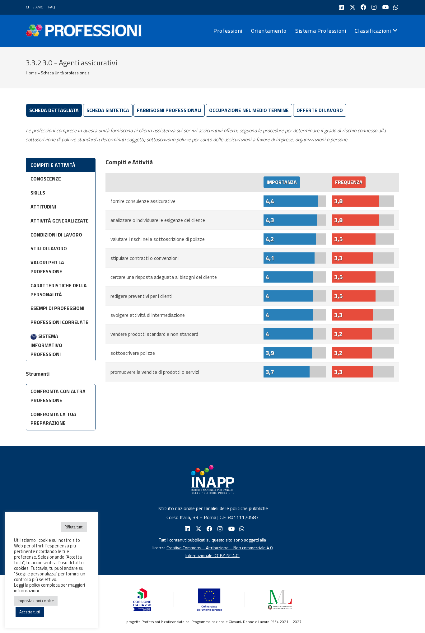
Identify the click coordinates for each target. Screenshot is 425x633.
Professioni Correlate (59, 322)
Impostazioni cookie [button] (36, 601)
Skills (37, 192)
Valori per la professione (47, 267)
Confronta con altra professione (58, 395)
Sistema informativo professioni (46, 345)
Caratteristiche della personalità (58, 290)
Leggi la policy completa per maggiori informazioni (49, 587)
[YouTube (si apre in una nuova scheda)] (384, 7)
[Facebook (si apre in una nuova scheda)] (363, 7)
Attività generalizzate (59, 220)
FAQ (51, 7)
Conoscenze (45, 178)
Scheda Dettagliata (54, 110)
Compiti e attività (52, 165)
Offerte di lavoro (320, 110)
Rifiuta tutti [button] (73, 527)
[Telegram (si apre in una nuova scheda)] (395, 7)
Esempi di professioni (57, 308)
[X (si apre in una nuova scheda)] (352, 7)
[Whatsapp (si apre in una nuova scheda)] (241, 529)
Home (31, 73)
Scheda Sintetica (107, 110)
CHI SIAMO (35, 7)
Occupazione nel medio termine (249, 110)
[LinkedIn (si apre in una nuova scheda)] (341, 7)
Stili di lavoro (48, 248)
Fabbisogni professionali (169, 110)
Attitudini (43, 206)
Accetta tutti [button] (29, 612)
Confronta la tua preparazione (53, 418)
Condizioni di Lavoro (56, 234)
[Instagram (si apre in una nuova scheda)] (373, 7)
